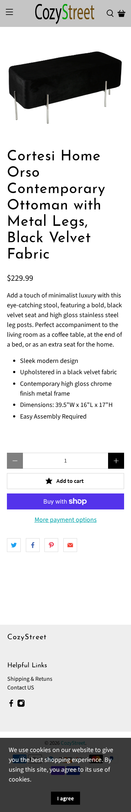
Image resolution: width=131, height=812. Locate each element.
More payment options (66, 520)
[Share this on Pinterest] (51, 545)
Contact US (20, 688)
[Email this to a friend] (70, 545)
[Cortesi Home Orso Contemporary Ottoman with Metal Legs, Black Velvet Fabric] (65, 88)
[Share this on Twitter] (14, 545)
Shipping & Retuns (29, 679)
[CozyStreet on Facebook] (11, 705)
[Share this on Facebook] (33, 545)
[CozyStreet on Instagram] (21, 705)
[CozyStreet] (65, 13)
